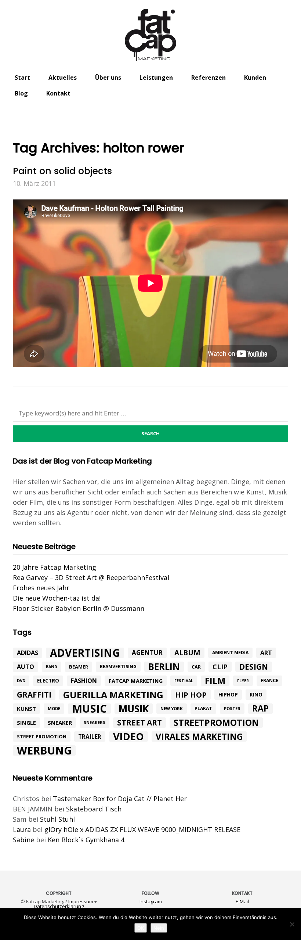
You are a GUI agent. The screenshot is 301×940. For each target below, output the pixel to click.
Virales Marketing (199, 736)
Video (128, 736)
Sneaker (60, 722)
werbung (44, 750)
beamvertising (118, 666)
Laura (22, 829)
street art (139, 722)
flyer (243, 680)
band (51, 666)
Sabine (23, 839)
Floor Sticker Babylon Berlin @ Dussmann (78, 608)
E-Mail (242, 901)
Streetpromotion (216, 722)
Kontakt (58, 93)
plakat (203, 708)
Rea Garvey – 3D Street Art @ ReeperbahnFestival (91, 577)
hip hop (191, 694)
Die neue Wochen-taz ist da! (57, 598)
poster (232, 708)
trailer (89, 736)
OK (140, 928)
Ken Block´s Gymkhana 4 (86, 839)
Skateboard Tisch (94, 808)
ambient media (230, 652)
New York (171, 708)
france (269, 680)
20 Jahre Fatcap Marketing (54, 567)
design (253, 667)
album (187, 653)
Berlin (164, 667)
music (89, 708)
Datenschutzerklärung (59, 906)
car (196, 666)
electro (48, 680)
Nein (158, 928)
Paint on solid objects (62, 171)
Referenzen (208, 77)
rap (260, 708)
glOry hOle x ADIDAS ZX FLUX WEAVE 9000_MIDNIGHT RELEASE (142, 829)
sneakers (94, 722)
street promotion (41, 736)
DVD (21, 680)
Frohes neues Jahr (41, 587)
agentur (147, 652)
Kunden (255, 77)
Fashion (84, 681)
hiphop (228, 694)
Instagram (150, 901)
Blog (21, 93)
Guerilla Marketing (113, 694)
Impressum (80, 901)
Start (22, 77)
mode (54, 708)
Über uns (108, 77)
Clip (220, 666)
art (266, 652)
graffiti (34, 694)
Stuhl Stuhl (57, 819)
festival (183, 680)
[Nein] (291, 924)
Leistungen (156, 77)
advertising (85, 653)
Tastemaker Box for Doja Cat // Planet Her (120, 798)
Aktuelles (62, 77)
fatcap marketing (136, 680)
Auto (25, 667)
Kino (256, 694)
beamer (78, 666)
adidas (27, 653)
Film (215, 681)
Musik (134, 708)
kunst (26, 708)
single (26, 722)
